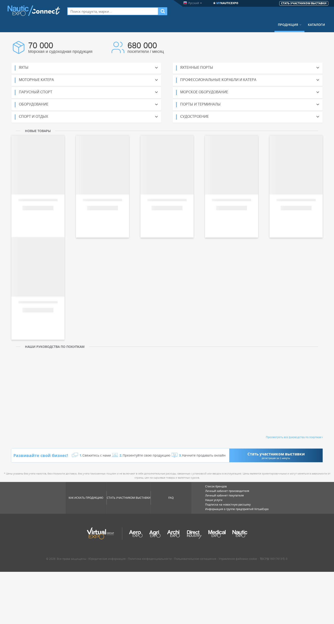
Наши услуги (213, 500)
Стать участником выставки (128, 498)
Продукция (288, 25)
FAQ (171, 498)
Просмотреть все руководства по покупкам (293, 437)
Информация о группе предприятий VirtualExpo (237, 509)
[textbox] (112, 11)
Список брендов (216, 486)
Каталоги (316, 25)
